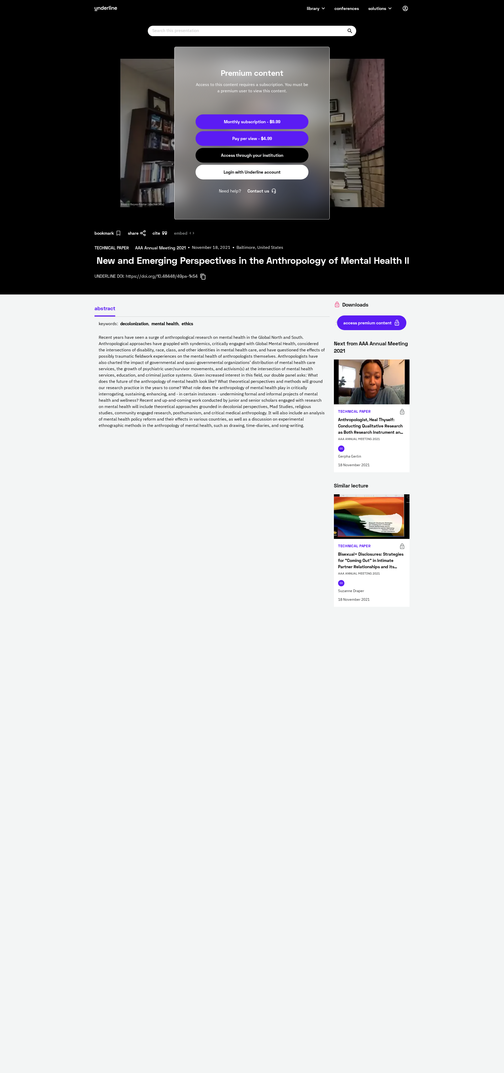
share (133, 232)
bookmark (104, 232)
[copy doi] (206, 276)
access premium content (367, 322)
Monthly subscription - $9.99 (252, 121)
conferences (346, 8)
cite (156, 232)
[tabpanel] (212, 375)
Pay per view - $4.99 (252, 138)
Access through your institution (252, 155)
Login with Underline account (252, 171)
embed (180, 232)
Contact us (258, 190)
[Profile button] (405, 8)
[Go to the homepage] (105, 8)
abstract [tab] (104, 308)
